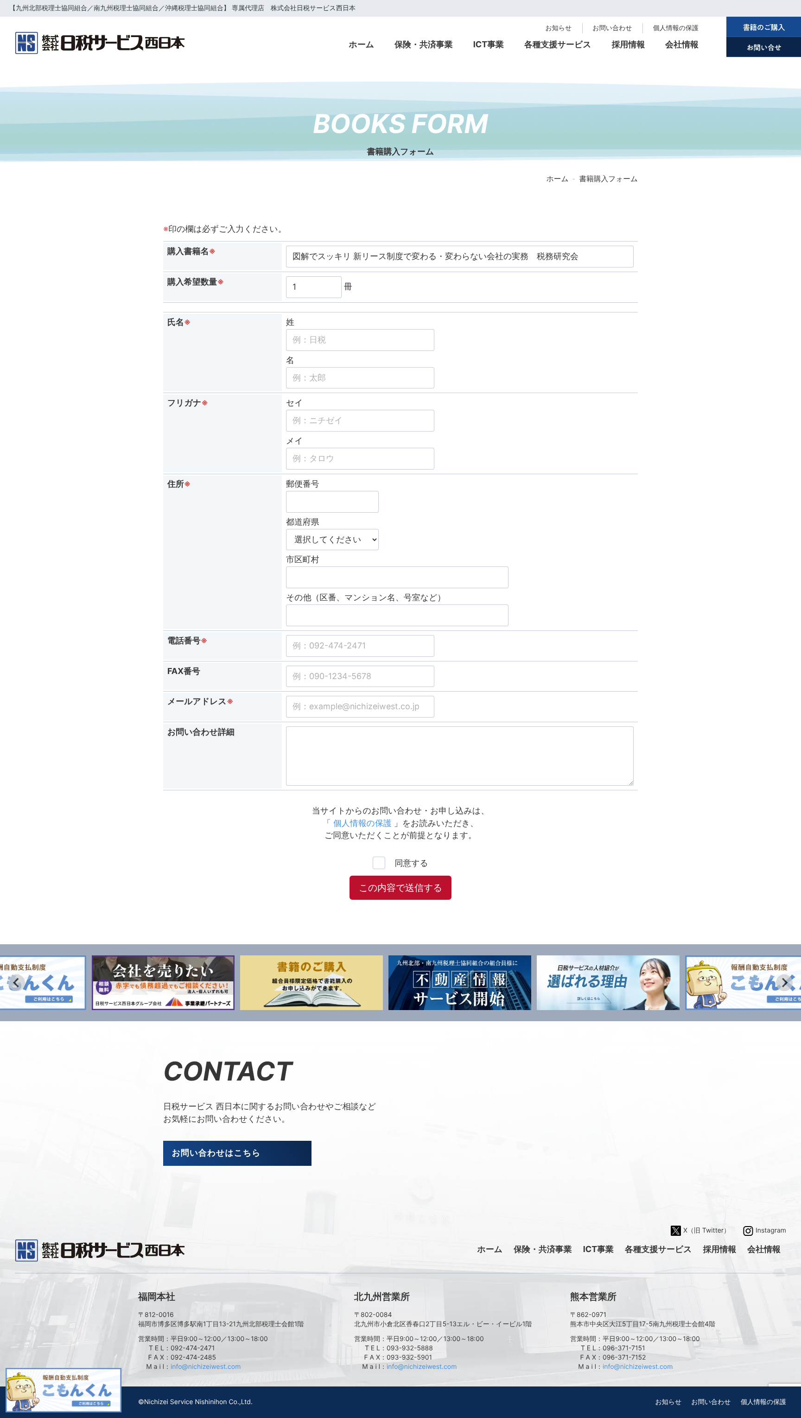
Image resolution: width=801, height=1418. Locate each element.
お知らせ (558, 28)
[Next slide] (784, 982)
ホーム (558, 178)
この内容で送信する (400, 887)
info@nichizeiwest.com (206, 1367)
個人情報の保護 (676, 28)
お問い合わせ (612, 28)
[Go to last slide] (16, 982)
